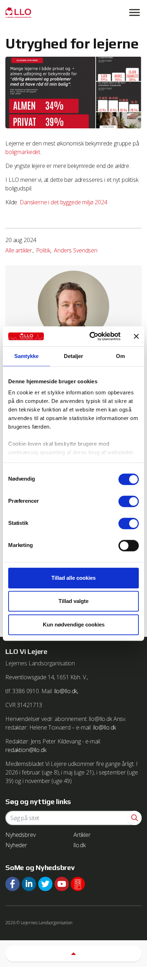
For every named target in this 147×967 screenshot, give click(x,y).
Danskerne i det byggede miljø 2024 (63, 202)
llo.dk (80, 845)
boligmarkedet (22, 152)
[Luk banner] (136, 336)
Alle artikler (18, 250)
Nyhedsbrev (20, 835)
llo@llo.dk (104, 727)
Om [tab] (120, 356)
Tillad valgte (73, 601)
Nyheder (16, 845)
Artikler (82, 835)
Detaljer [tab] (73, 356)
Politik (43, 250)
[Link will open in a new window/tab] (12, 884)
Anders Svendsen (75, 250)
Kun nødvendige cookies (74, 624)
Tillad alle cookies (73, 578)
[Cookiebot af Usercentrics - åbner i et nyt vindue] (91, 336)
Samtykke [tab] (26, 356)
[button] (134, 818)
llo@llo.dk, (66, 691)
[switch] (128, 501)
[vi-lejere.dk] (73, 12)
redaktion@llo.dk (25, 750)
